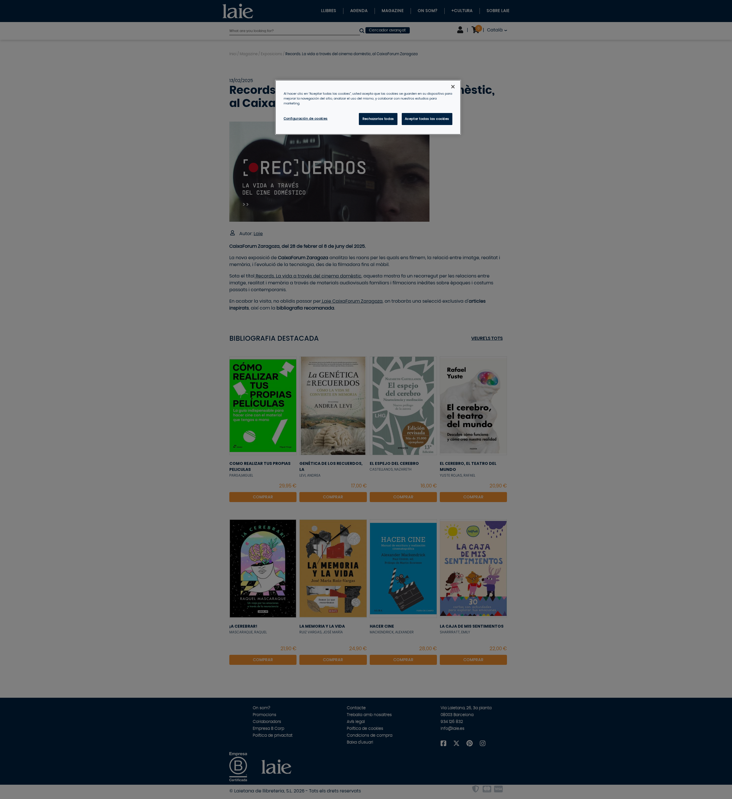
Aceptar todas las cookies (427, 118)
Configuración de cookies (306, 118)
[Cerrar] (453, 86)
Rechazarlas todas (378, 118)
